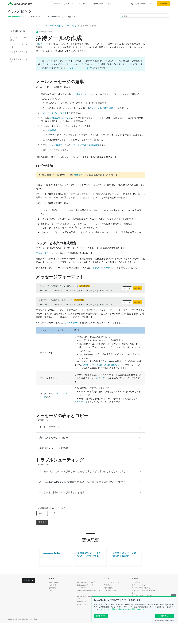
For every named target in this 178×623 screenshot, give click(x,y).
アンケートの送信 (53, 25)
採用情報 (52, 588)
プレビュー (57, 144)
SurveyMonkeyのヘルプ (85, 582)
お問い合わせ (140, 4)
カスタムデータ (71, 322)
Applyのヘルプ (82, 604)
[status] (90, 64)
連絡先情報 (108, 588)
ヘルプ (39, 25)
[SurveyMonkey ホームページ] (20, 4)
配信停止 (107, 585)
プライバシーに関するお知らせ (112, 609)
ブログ (51, 590)
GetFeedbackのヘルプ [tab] (55, 17)
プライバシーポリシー (140, 585)
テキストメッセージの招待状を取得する (124, 554)
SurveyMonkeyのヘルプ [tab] (17, 17)
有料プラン (79, 175)
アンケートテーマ (44, 253)
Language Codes (51, 553)
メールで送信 (71, 25)
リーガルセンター (138, 582)
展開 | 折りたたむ (43, 420)
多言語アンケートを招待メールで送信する (89, 554)
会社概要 (52, 585)
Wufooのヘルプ (83, 602)
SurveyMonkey (54, 582)
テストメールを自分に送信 (86, 144)
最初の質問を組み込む (60, 117)
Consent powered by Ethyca (163, 620)
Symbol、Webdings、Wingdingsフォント (103, 364)
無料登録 (163, 3)
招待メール (43, 43)
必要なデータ (102, 378)
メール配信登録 (110, 590)
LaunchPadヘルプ (83, 588)
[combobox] (28, 580)
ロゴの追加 (51, 129)
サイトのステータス (111, 582)
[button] (90, 427)
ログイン (151, 4)
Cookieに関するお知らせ (134, 609)
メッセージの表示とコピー (102, 107)
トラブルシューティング (79, 68)
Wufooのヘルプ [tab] (36, 17)
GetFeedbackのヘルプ (85, 585)
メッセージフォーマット (55, 112)
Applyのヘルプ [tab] (73, 17)
